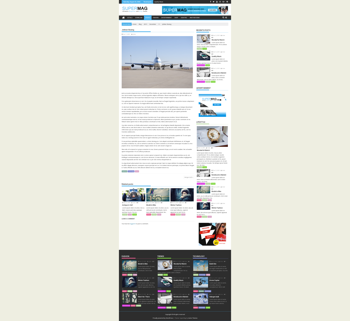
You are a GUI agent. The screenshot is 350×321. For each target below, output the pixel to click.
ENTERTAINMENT (166, 18)
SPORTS (147, 18)
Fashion (149, 214)
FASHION (156, 18)
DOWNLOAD (138, 18)
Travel (136, 171)
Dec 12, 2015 (126, 202)
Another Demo (195, 18)
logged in (133, 224)
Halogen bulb (188, 177)
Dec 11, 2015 (214, 294)
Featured (124, 171)
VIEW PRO (184, 18)
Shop (176, 18)
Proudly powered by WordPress (163, 318)
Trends (134, 214)
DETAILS (129, 18)
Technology (131, 171)
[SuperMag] (123, 17)
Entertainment (200, 65)
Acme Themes (192, 318)
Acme (134, 34)
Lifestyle (125, 214)
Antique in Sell (159, 2)
